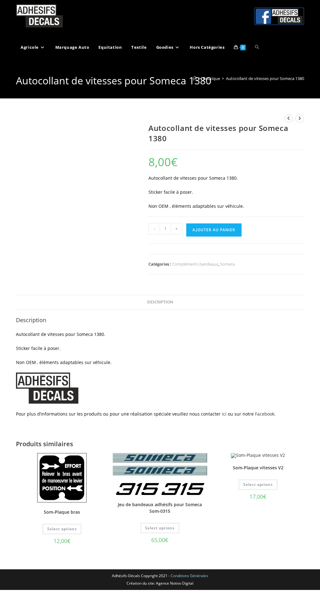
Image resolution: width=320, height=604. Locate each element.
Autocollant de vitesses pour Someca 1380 (265, 78)
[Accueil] (195, 78)
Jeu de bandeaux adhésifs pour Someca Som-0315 (160, 508)
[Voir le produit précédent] (288, 118)
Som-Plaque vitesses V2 (258, 468)
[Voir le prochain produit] (299, 118)
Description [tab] (160, 302)
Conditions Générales (189, 575)
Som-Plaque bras (62, 512)
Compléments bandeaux (195, 264)
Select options (62, 529)
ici (225, 414)
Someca (227, 264)
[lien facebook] (279, 15)
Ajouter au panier (213, 229)
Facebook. (265, 414)
